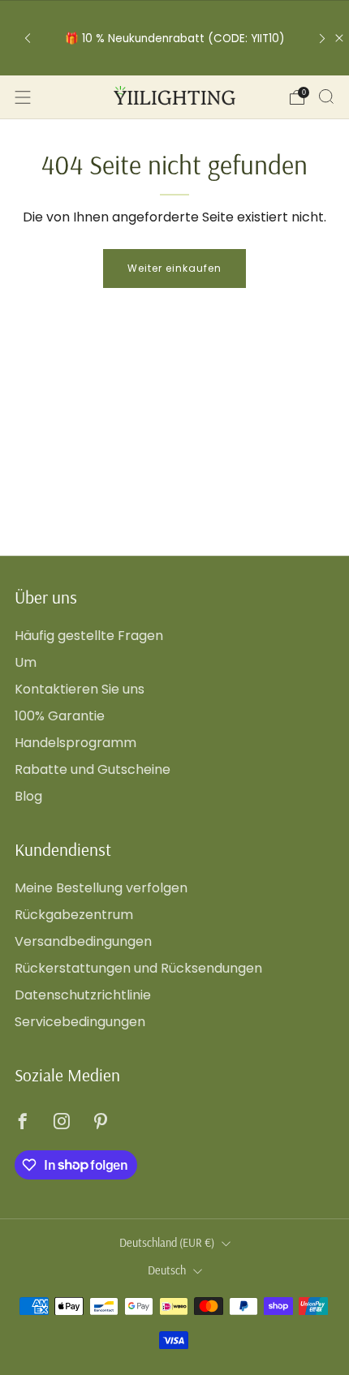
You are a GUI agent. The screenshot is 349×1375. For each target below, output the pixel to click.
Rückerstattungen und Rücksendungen (138, 968)
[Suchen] (326, 96)
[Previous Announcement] (27, 38)
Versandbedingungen (83, 941)
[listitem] (174, 38)
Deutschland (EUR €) (166, 1242)
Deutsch (167, 1270)
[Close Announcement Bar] (339, 38)
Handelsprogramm (75, 742)
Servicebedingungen (80, 1021)
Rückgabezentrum (74, 914)
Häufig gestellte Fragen (89, 635)
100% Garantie (60, 716)
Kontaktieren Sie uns (79, 689)
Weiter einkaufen (174, 268)
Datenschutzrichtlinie (83, 995)
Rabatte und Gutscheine (92, 769)
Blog (28, 796)
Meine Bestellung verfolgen (101, 888)
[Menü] (23, 97)
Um (26, 662)
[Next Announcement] (322, 38)
